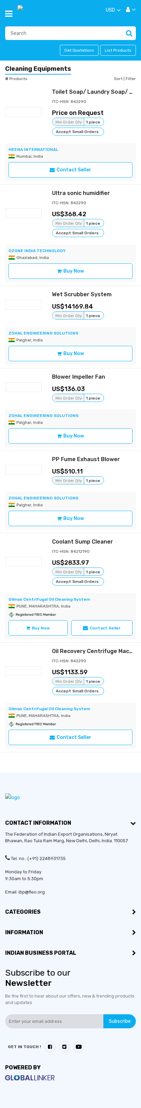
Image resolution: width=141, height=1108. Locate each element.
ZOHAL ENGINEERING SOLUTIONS (43, 333)
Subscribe (120, 1021)
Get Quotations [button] (79, 50)
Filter (131, 78)
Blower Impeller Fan (78, 377)
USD (110, 10)
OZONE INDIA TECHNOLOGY (37, 250)
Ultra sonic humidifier (81, 193)
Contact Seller (73, 170)
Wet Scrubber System (82, 294)
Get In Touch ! (24, 1046)
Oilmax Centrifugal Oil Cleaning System (49, 599)
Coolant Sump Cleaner (82, 541)
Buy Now (73, 271)
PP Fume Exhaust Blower (86, 459)
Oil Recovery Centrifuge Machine (96, 651)
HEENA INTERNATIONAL (33, 149)
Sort (119, 78)
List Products (118, 50)
